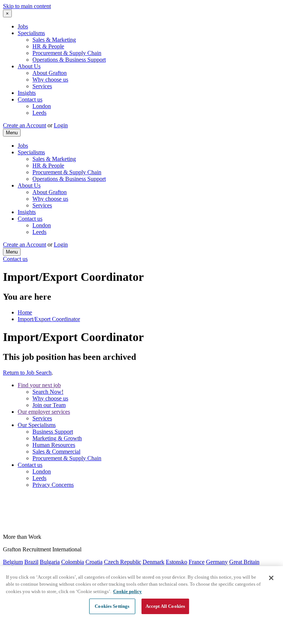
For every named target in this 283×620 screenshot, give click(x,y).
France (197, 562)
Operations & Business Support (69, 59)
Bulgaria (50, 562)
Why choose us (50, 79)
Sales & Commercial (56, 451)
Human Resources (53, 445)
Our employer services (44, 412)
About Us (29, 66)
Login (61, 125)
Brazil (31, 562)
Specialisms (31, 33)
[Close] (271, 578)
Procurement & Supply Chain (66, 53)
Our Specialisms (37, 425)
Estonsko (176, 562)
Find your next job (39, 385)
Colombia (72, 562)
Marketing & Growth (57, 438)
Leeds (39, 113)
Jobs (23, 26)
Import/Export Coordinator (49, 319)
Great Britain (244, 562)
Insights (27, 93)
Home (25, 312)
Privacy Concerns (53, 485)
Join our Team (49, 405)
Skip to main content (27, 6)
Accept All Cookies (165, 606)
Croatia (93, 562)
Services (42, 86)
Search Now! (47, 392)
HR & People (48, 46)
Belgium (13, 562)
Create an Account (24, 125)
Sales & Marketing (54, 40)
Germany (217, 562)
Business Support (52, 431)
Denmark (153, 562)
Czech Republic (122, 562)
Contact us (30, 99)
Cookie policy (127, 591)
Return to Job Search (27, 372)
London (41, 106)
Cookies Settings (112, 606)
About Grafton (49, 73)
